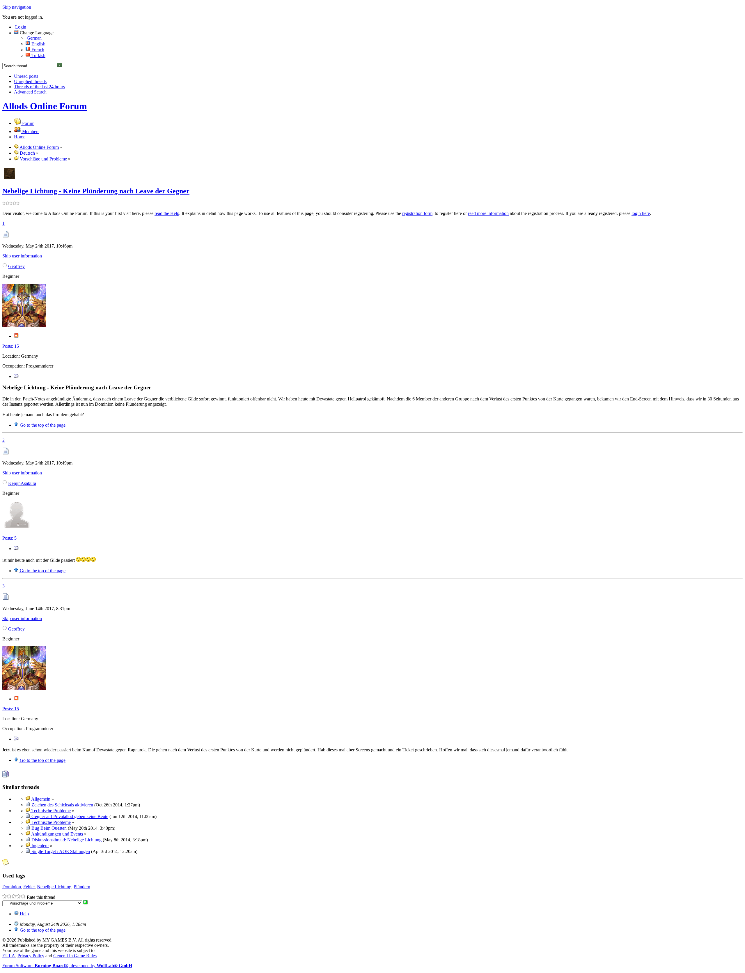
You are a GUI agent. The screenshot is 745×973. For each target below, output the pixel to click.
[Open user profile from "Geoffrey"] (24, 325)
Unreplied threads (30, 81)
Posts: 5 (9, 538)
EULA (8, 955)
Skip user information (22, 255)
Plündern (82, 886)
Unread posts (26, 76)
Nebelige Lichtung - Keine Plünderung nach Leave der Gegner (95, 191)
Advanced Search (30, 91)
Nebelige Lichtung (54, 886)
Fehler (29, 886)
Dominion (11, 886)
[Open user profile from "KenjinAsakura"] (16, 528)
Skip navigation (16, 7)
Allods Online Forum (44, 106)
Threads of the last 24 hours (39, 86)
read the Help (167, 213)
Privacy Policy (30, 955)
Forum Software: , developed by (67, 965)
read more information (488, 213)
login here (641, 213)
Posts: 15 (10, 346)
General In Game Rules (75, 955)
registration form (417, 213)
